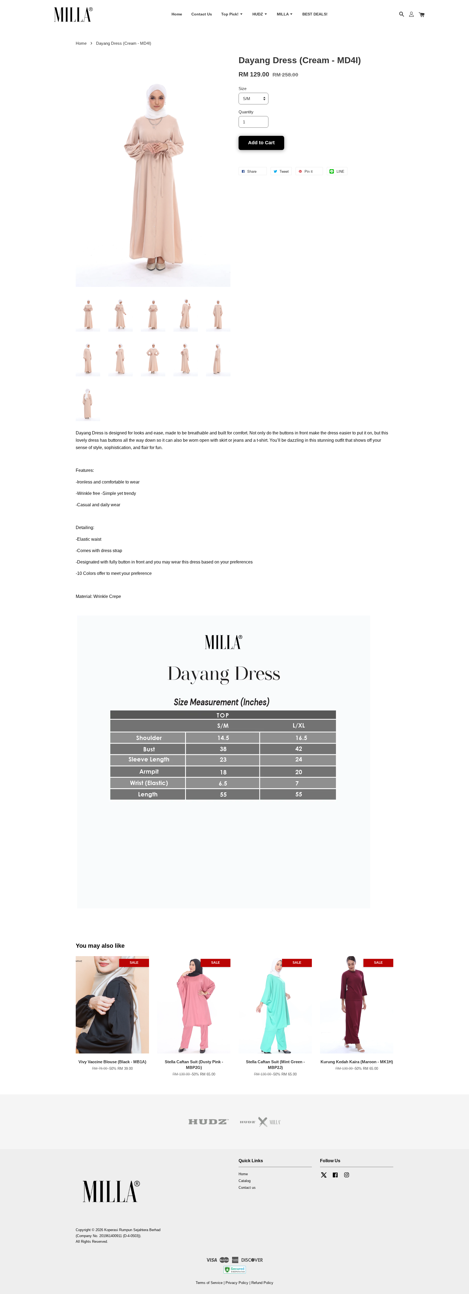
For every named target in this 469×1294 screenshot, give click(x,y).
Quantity (246, 112)
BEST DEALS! (315, 14)
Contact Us (201, 14)
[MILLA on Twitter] (324, 1178)
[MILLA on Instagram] (346, 1178)
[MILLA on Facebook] (335, 1178)
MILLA (283, 14)
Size (242, 88)
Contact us (247, 1188)
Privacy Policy (237, 1283)
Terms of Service (209, 1283)
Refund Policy (262, 1283)
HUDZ (258, 14)
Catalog (245, 1181)
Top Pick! (230, 14)
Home (177, 14)
